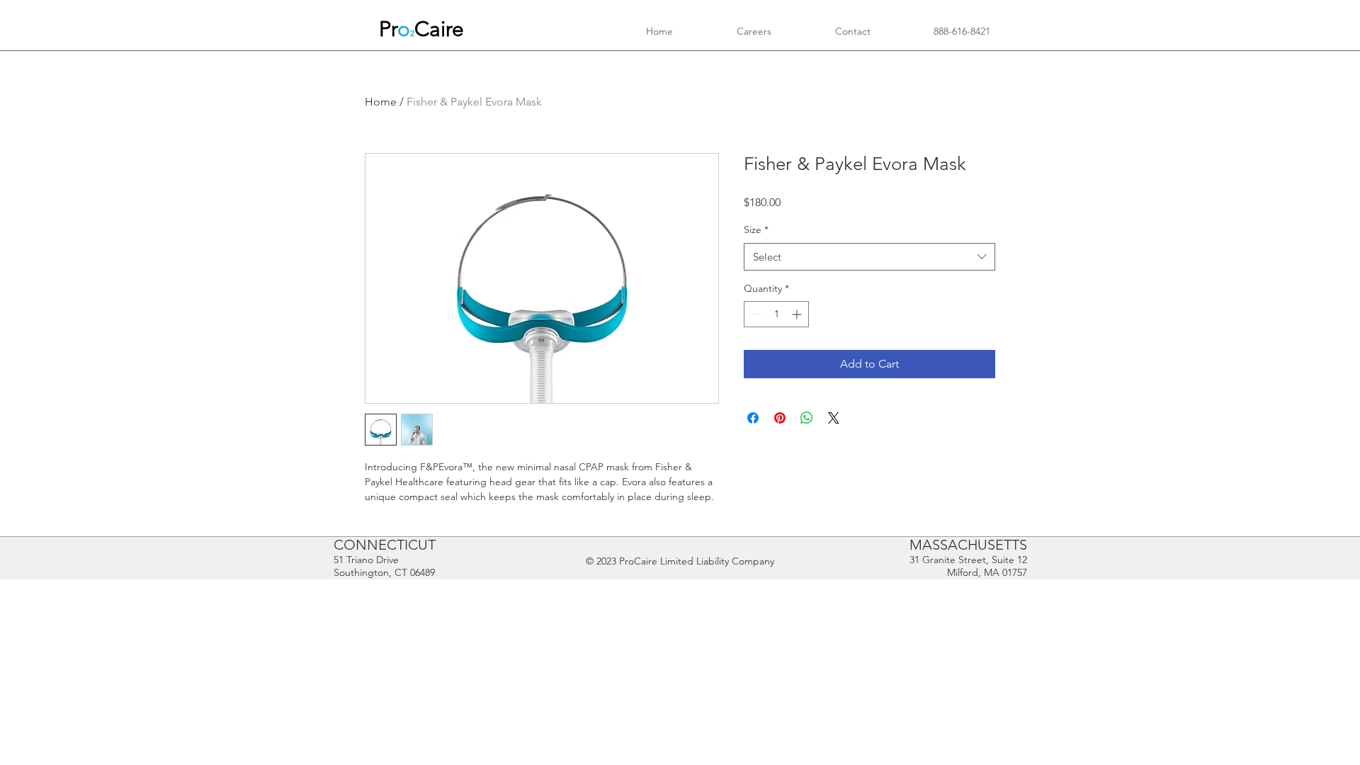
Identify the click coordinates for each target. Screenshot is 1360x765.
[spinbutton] (776, 314)
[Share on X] (833, 417)
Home (381, 101)
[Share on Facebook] (752, 417)
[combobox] (869, 257)
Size (756, 229)
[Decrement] (755, 314)
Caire (439, 29)
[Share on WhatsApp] (806, 417)
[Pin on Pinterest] (779, 417)
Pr (388, 29)
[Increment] (798, 314)
